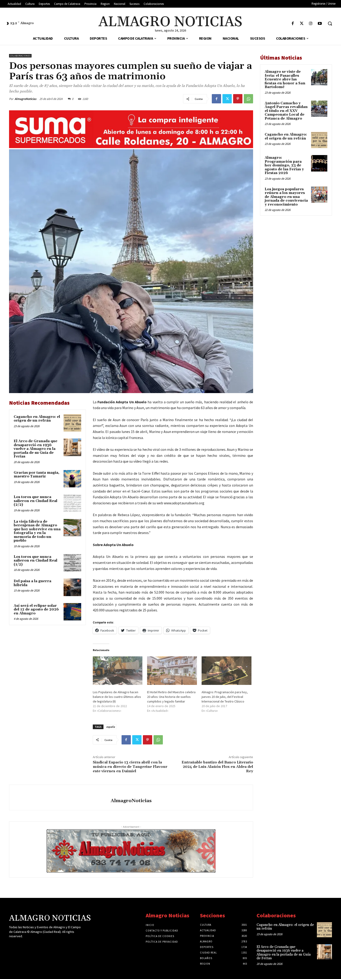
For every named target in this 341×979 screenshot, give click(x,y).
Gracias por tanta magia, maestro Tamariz (36, 474)
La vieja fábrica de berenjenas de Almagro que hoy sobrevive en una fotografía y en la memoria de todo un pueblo (37, 531)
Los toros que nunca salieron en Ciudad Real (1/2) (35, 561)
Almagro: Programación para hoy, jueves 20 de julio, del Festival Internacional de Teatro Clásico (225, 696)
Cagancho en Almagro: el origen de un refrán (37, 419)
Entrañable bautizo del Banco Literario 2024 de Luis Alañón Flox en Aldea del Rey (217, 766)
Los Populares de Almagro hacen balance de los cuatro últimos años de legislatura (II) (117, 696)
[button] (329, 23)
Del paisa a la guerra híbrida (32, 583)
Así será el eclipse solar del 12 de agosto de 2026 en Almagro (36, 610)
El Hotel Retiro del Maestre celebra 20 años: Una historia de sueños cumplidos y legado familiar (171, 696)
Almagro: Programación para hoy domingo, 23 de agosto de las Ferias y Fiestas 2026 (284, 165)
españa (110, 726)
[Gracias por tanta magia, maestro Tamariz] (72, 479)
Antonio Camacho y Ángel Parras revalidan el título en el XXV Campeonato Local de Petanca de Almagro (286, 111)
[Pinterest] (237, 98)
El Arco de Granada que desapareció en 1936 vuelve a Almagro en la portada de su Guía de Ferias (35, 449)
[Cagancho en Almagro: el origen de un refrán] (72, 423)
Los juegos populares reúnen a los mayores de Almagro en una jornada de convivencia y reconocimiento (286, 197)
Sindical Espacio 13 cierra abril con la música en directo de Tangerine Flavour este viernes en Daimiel (130, 766)
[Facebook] (292, 23)
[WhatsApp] (248, 98)
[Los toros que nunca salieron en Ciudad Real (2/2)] (72, 503)
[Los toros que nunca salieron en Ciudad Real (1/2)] (72, 563)
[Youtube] (319, 23)
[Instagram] (310, 23)
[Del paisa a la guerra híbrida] (72, 587)
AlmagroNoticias (25, 99)
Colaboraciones (20, 55)
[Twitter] (301, 23)
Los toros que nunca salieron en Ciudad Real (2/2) (35, 501)
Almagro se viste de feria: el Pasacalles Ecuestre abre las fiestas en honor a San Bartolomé (285, 79)
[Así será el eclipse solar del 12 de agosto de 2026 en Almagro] (72, 612)
